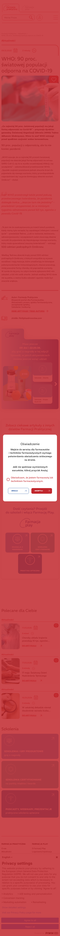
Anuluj (14, 491)
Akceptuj (39, 491)
